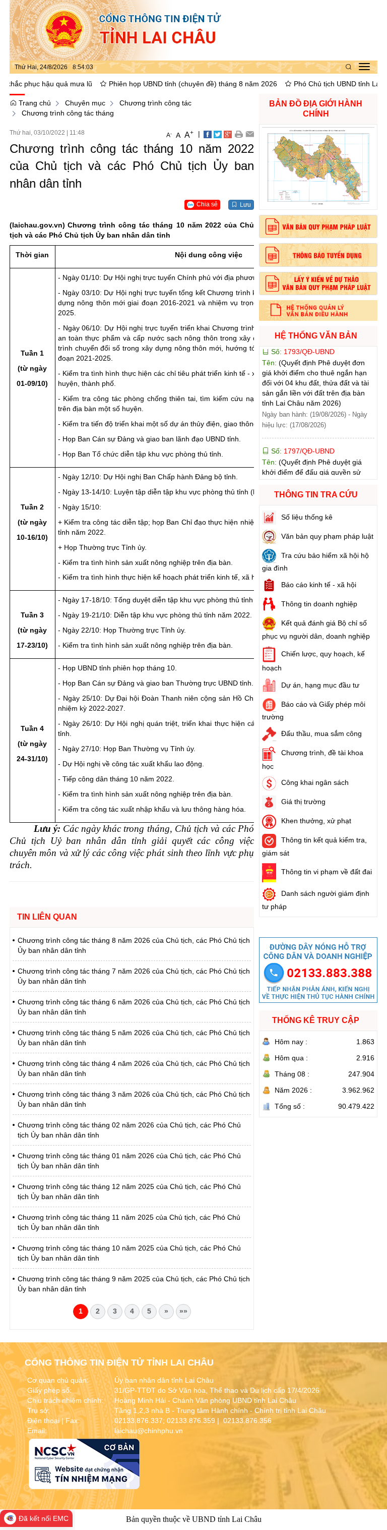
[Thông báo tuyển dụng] (318, 254)
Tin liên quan (47, 917)
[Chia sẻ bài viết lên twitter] (218, 134)
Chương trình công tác (155, 103)
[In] (238, 134)
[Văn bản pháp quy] (318, 226)
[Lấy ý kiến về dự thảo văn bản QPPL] (318, 283)
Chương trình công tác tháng (68, 113)
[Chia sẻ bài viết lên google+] (228, 134)
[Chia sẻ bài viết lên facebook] (208, 134)
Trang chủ (34, 103)
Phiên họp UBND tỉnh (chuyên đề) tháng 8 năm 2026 (154, 84)
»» (183, 1311)
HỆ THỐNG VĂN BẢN (316, 335)
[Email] (249, 134)
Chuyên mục (85, 103)
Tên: (314, 446)
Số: (302, 415)
